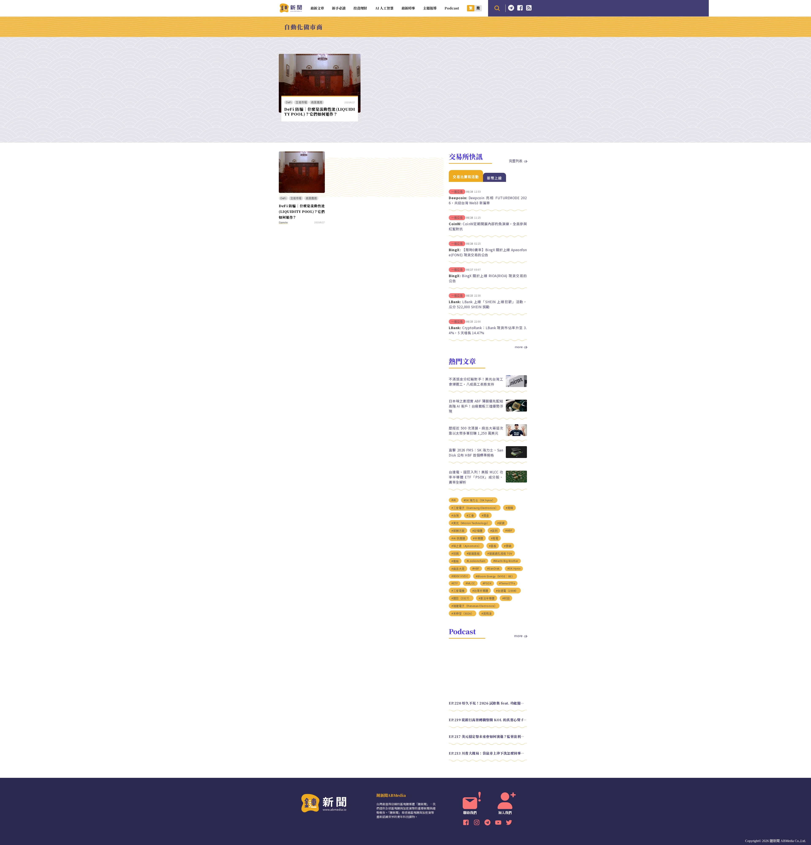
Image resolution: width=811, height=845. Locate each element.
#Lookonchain (476, 561)
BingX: (455, 249)
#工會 (470, 515)
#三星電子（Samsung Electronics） (474, 508)
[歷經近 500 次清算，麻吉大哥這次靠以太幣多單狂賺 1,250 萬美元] (516, 435)
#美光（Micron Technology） (470, 523)
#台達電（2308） (507, 590)
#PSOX (487, 583)
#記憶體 (477, 530)
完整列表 (516, 160)
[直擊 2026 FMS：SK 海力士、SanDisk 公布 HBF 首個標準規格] (516, 457)
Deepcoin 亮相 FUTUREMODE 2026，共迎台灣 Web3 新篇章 (488, 200)
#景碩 (508, 546)
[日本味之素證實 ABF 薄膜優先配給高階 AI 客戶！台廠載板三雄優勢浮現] (516, 410)
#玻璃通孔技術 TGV (499, 553)
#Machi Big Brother (505, 561)
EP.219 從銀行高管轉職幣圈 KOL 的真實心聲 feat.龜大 (488, 719)
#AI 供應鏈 (458, 538)
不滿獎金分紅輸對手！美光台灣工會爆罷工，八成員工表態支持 (476, 381)
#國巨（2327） (461, 598)
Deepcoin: (458, 197)
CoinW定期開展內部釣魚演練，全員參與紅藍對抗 (488, 226)
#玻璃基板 (473, 553)
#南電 (494, 538)
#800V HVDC (459, 576)
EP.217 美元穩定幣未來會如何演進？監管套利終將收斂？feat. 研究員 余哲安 (488, 736)
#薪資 (501, 523)
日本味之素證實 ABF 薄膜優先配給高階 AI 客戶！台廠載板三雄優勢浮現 (476, 406)
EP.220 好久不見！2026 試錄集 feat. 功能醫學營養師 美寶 (488, 703)
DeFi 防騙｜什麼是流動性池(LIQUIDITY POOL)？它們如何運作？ (319, 111)
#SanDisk (493, 568)
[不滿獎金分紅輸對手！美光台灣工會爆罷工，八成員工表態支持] (516, 386)
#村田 (506, 598)
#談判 (494, 530)
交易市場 (301, 102)
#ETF (454, 583)
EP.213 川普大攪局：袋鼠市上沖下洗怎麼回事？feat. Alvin (488, 753)
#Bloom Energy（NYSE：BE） (495, 576)
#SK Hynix (514, 568)
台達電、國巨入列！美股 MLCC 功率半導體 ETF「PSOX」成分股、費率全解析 (476, 477)
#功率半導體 (480, 590)
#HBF (475, 568)
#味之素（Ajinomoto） (466, 546)
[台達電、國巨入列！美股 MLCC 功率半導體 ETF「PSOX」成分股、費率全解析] (516, 481)
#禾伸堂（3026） (462, 613)
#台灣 (455, 515)
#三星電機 (458, 590)
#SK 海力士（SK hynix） (479, 500)
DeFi (289, 102)
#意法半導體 (487, 598)
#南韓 (509, 508)
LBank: (455, 301)
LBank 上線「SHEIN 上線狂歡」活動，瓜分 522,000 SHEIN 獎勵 (488, 304)
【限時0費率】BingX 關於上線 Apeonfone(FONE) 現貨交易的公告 (488, 252)
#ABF (508, 530)
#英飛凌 (486, 613)
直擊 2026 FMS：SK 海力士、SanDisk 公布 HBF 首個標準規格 (476, 452)
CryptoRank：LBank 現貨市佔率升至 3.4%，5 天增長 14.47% (488, 330)
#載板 (455, 561)
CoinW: (455, 223)
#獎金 (485, 515)
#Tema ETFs (507, 583)
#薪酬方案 (458, 530)
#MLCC (470, 583)
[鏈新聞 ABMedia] (291, 11)
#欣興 (455, 553)
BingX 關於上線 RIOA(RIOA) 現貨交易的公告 (488, 278)
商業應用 (316, 102)
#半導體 (478, 538)
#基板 (493, 546)
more (519, 347)
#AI (453, 500)
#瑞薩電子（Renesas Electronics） (474, 606)
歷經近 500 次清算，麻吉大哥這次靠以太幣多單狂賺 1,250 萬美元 (476, 430)
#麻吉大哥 (458, 568)
